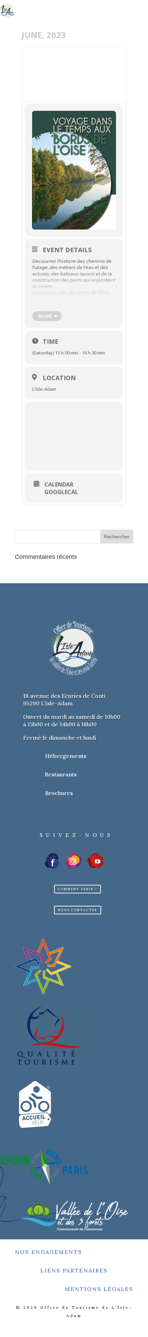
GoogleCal (61, 492)
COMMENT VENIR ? (77, 889)
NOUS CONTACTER (77, 910)
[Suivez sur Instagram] (73, 861)
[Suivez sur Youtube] (95, 861)
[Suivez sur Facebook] (52, 861)
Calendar (58, 484)
